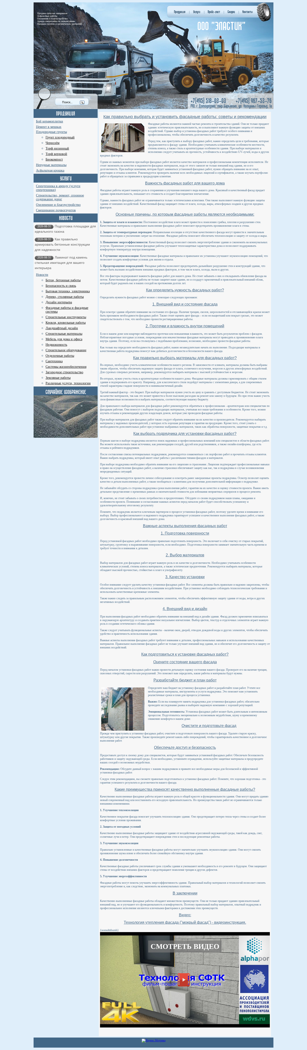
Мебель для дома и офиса (64, 339)
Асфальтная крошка (50, 170)
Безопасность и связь (61, 286)
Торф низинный (57, 148)
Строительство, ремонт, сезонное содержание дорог (60, 197)
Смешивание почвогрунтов (56, 210)
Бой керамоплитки (49, 121)
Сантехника (54, 361)
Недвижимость (56, 344)
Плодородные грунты (51, 132)
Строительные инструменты (66, 317)
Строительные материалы (64, 333)
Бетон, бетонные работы (63, 280)
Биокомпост (54, 159)
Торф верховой (56, 154)
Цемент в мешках (48, 127)
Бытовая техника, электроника (68, 291)
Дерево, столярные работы (65, 297)
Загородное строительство (64, 372)
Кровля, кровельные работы (66, 322)
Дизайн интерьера (59, 302)
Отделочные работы (60, 356)
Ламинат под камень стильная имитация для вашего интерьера (61, 262)
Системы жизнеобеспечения (66, 367)
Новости (42, 275)
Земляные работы (58, 378)
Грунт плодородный (60, 137)
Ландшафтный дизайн (62, 328)
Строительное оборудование (66, 350)
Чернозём (52, 143)
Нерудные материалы (51, 165)
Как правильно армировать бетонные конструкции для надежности (62, 244)
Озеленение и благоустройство (58, 205)
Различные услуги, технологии (68, 383)
